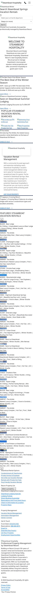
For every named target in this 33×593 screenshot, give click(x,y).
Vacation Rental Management (11, 513)
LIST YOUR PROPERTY (11, 194)
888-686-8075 (15, 526)
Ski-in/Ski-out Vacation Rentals (11, 478)
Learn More (4, 94)
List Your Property (7, 533)
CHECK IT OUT (5, 142)
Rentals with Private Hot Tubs (11, 480)
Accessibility (5, 590)
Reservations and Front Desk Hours (13, 500)
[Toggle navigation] (29, 2)
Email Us (4, 528)
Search (3, 25)
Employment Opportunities (10, 535)
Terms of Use (5, 587)
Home (4, 577)
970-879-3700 (14, 524)
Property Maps (6, 505)
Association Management (10, 515)
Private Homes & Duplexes (10, 475)
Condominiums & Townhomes (11, 473)
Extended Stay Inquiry (8, 530)
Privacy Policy (5, 585)
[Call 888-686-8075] (25, 2)
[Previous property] (1, 219)
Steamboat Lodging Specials (11, 494)
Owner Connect (6, 518)
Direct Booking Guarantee (10, 498)
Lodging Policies (6, 496)
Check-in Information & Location (12, 503)
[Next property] (1, 468)
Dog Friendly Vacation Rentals (11, 482)
